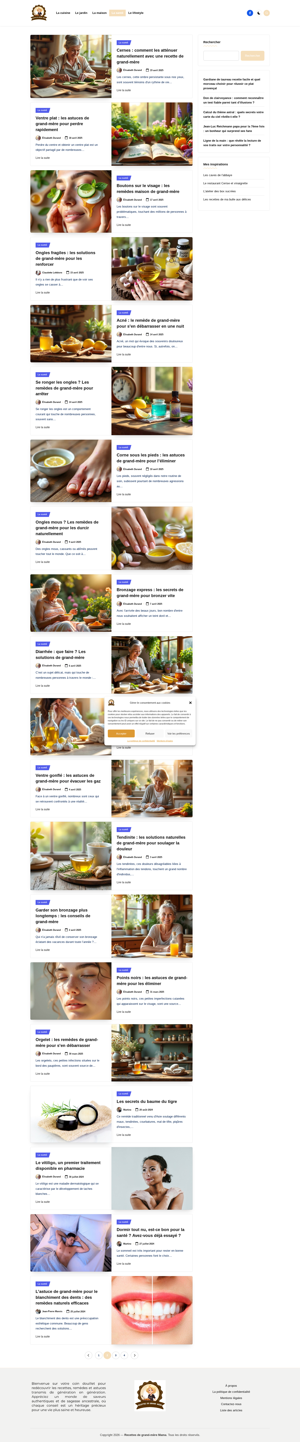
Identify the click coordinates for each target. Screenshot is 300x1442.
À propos (231, 1385)
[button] (190, 703)
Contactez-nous (231, 1404)
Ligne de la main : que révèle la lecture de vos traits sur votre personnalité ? (232, 143)
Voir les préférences (178, 733)
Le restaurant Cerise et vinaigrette (225, 183)
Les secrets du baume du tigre (147, 1101)
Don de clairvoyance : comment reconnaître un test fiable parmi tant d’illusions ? (233, 100)
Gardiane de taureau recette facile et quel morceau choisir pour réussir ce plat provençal (231, 84)
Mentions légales (165, 741)
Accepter (121, 733)
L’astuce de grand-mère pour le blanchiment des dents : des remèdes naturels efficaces (67, 1297)
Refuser (150, 733)
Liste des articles (231, 1410)
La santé (123, 42)
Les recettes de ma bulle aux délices (227, 199)
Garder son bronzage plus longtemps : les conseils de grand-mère (63, 916)
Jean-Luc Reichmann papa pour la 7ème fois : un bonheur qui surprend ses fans (233, 129)
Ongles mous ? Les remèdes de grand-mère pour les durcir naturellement (67, 528)
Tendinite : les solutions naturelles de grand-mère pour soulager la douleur (151, 843)
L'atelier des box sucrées (219, 191)
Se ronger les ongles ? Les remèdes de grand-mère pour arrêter (64, 388)
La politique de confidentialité (141, 741)
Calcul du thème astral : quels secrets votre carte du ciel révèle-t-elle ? (233, 114)
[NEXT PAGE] (134, 1355)
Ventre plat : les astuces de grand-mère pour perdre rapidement (62, 124)
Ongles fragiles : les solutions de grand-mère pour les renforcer (65, 258)
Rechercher (211, 42)
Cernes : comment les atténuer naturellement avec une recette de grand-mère (150, 56)
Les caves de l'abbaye (217, 175)
